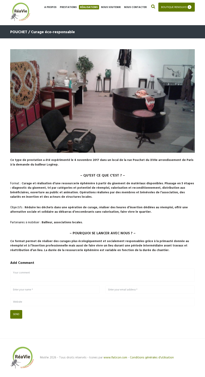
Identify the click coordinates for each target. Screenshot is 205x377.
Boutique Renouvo (174, 7)
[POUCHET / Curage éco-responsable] (102, 101)
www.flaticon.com (115, 357)
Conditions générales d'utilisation (152, 357)
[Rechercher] (152, 7)
